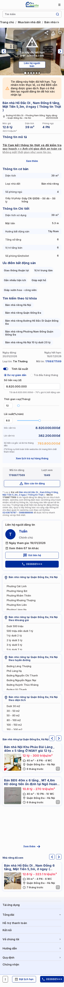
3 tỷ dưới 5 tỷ (14, 644)
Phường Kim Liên (17, 604)
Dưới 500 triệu (15, 626)
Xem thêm (32, 161)
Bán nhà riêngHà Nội (18, 304)
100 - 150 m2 (14, 724)
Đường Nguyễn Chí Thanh (22, 675)
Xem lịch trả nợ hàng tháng (32, 458)
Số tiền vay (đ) (13, 380)
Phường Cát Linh (17, 586)
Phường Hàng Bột (17, 591)
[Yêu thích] (60, 32)
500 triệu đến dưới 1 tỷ (20, 630)
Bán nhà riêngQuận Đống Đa (23, 312)
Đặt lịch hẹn (26, 979)
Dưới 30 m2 (13, 706)
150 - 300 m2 (14, 729)
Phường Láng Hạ (16, 609)
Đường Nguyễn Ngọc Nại (21, 680)
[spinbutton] (8, 405)
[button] (10, 404)
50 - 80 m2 (13, 715)
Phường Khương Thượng (21, 600)
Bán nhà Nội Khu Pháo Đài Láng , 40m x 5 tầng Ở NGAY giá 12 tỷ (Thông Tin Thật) (29, 750)
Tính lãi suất (19, 369)
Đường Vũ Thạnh (17, 689)
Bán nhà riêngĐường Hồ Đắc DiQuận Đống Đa (31, 322)
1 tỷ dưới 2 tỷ (14, 635)
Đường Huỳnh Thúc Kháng (22, 684)
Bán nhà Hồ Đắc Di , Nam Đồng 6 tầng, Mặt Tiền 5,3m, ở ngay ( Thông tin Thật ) (31, 493)
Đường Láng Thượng (19, 666)
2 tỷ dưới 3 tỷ (14, 640)
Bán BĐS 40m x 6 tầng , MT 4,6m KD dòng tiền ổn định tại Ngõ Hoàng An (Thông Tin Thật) (31, 784)
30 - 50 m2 (13, 710)
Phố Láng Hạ (14, 670)
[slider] (18, 405)
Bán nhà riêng (53, 22)
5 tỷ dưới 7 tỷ (14, 649)
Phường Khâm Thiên (19, 595)
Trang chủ (7, 22)
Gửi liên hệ (34, 555)
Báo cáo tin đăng (34, 483)
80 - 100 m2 (14, 720)
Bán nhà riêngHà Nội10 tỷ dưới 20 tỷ (28, 342)
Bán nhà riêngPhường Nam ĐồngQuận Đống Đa (29, 333)
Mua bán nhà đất (29, 22)
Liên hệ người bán (32, 64)
